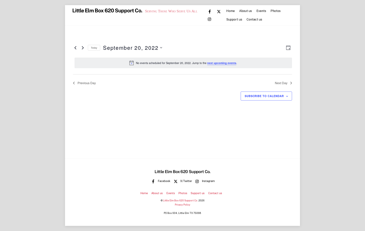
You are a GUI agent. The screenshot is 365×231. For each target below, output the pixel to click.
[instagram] (209, 19)
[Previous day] (75, 47)
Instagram (208, 181)
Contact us (254, 19)
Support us (234, 19)
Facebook (163, 181)
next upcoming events (221, 63)
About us (245, 11)
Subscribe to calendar (264, 96)
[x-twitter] (219, 11)
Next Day (281, 83)
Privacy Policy (182, 204)
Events (261, 11)
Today (94, 47)
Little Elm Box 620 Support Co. (180, 200)
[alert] (183, 63)
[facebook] (209, 11)
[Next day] (82, 47)
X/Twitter (185, 181)
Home (230, 11)
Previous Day (87, 83)
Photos (276, 11)
